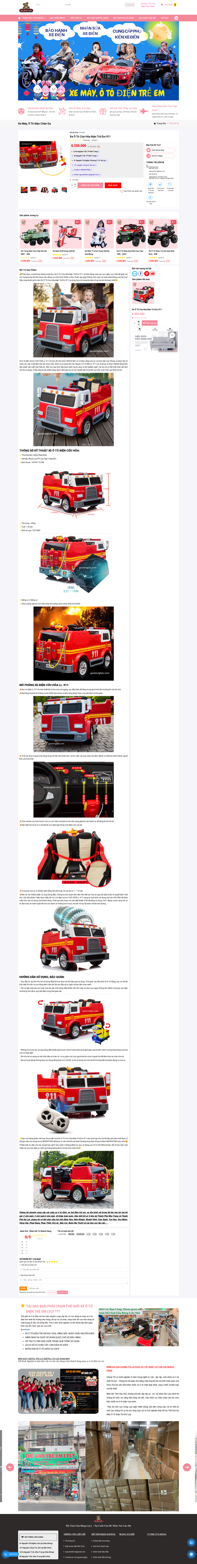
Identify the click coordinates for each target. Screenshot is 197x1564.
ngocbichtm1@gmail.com (157, 171)
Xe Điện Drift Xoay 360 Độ (65, 251)
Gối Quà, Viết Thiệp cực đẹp (123, 108)
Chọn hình (51, 1292)
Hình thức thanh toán (101, 1546)
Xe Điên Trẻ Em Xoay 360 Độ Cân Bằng (98, 252)
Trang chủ (161, 123)
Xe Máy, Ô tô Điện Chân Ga (34, 123)
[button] (65, 190)
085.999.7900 (148, 6)
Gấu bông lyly (153, 174)
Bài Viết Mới (173, 11)
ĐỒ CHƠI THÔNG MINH (97, 18)
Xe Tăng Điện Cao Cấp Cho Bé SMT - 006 (35, 252)
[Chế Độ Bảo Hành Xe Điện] (21, 111)
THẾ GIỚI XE (76, 18)
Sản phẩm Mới (163, 11)
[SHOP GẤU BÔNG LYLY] (19, 18)
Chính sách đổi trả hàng (102, 1557)
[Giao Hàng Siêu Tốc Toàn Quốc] (144, 111)
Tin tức (164, 18)
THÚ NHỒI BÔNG (57, 18)
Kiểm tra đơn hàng (43, 11)
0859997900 (13, 1554)
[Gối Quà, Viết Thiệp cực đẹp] (103, 111)
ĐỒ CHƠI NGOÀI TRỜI (123, 18)
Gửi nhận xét (62, 1292)
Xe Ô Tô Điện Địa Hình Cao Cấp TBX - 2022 (131, 252)
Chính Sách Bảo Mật (100, 1552)
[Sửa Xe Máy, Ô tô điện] (62, 111)
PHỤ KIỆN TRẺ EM (147, 18)
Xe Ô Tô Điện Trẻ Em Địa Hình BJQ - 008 (163, 252)
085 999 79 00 (153, 168)
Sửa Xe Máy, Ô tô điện (80, 108)
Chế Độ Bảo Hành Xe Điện (40, 108)
